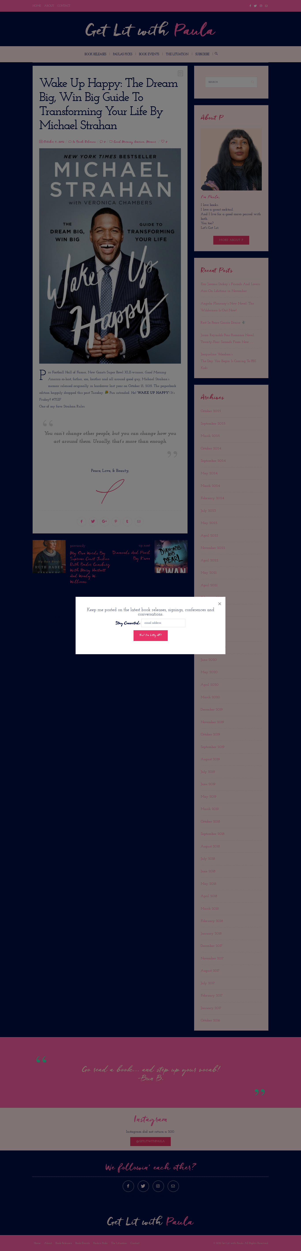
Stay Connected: (128, 623)
